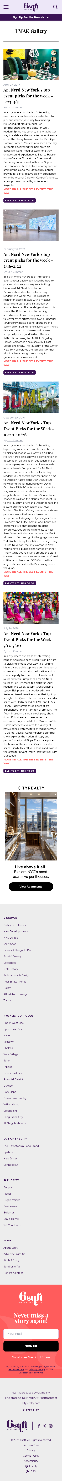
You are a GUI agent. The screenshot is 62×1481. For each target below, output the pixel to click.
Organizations (11, 1200)
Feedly (33, 1466)
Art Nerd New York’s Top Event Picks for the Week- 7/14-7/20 (28, 639)
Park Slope (9, 1092)
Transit (7, 1000)
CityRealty (43, 1392)
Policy (7, 987)
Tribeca (7, 1066)
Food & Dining (12, 956)
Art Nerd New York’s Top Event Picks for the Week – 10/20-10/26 (28, 428)
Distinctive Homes (14, 925)
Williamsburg (11, 1104)
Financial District (13, 1079)
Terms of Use (16, 1369)
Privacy (31, 1450)
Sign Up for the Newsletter (31, 17)
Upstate (8, 1152)
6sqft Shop (9, 944)
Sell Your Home (12, 1225)
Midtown (8, 1041)
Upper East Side (13, 1029)
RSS (33, 1471)
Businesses (10, 1206)
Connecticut (10, 1164)
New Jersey (10, 1158)
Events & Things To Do (19, 200)
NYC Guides (10, 937)
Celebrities (9, 962)
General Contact (13, 1272)
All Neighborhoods (14, 1123)
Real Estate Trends (14, 981)
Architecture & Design (16, 975)
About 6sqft (10, 1247)
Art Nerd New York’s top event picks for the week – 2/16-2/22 (28, 260)
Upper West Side (13, 1023)
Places (7, 1193)
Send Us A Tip (11, 1266)
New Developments (15, 931)
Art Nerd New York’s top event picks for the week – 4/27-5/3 (28, 95)
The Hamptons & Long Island (21, 1146)
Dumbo (8, 1085)
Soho (6, 1060)
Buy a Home (11, 1218)
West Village (10, 1054)
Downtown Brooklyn (15, 1098)
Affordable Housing (15, 994)
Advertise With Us (14, 1254)
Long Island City (13, 1117)
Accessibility (31, 1461)
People (7, 1187)
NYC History (10, 969)
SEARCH (56, 6)
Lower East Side (13, 1073)
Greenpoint (10, 1110)
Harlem (7, 1035)
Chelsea (8, 1048)
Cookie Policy (31, 1455)
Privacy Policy (37, 1369)
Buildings (8, 1212)
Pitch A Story (11, 1260)
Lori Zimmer (15, 107)
